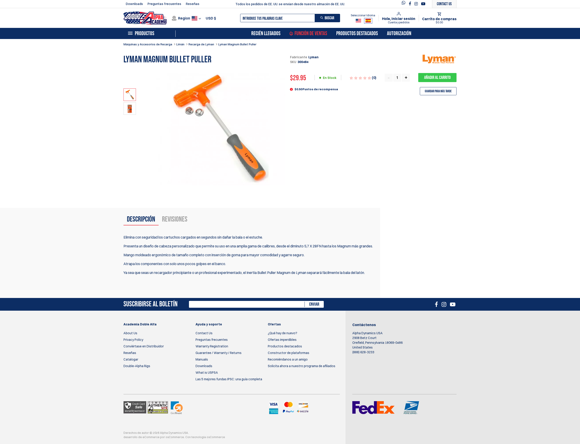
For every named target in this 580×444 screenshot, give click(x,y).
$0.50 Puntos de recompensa (316, 89)
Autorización (399, 33)
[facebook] (410, 4)
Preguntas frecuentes (164, 4)
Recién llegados (265, 33)
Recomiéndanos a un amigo (288, 359)
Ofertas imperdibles (282, 340)
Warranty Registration (212, 346)
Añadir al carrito (437, 77)
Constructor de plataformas (288, 353)
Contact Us (204, 333)
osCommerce (175, 437)
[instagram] (416, 4)
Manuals (202, 359)
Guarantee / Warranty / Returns (219, 353)
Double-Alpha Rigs (136, 366)
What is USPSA (207, 373)
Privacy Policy (133, 340)
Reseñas (192, 4)
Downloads (134, 4)
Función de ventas (311, 33)
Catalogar (130, 359)
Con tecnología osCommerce (205, 437)
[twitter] (405, 4)
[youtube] (423, 4)
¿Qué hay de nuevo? (282, 333)
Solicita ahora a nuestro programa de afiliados (301, 366)
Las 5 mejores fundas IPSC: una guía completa (229, 379)
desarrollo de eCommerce (141, 437)
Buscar (329, 18)
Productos (144, 33)
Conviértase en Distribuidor (143, 346)
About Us (130, 333)
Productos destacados (357, 33)
